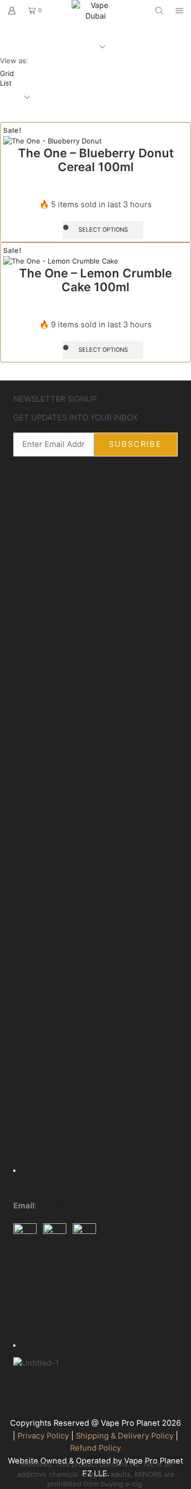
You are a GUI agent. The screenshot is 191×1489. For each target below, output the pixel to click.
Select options (103, 229)
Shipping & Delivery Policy (124, 1436)
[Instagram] (55, 1270)
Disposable (64, 1324)
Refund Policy (95, 1448)
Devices (28, 1324)
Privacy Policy (43, 1436)
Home (24, 492)
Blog (95, 492)
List (6, 83)
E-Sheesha (101, 1329)
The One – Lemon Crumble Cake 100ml (95, 280)
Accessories (168, 1324)
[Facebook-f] (26, 1270)
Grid (7, 73)
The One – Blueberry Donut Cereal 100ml (95, 160)
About (47, 492)
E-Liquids (131, 1329)
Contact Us (72, 498)
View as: (14, 60)
